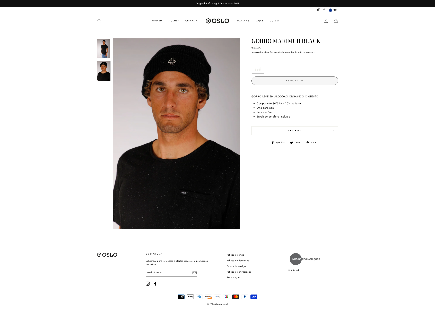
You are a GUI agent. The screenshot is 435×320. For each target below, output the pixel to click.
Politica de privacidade (239, 271)
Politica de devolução (238, 260)
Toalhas (243, 20)
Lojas (260, 20)
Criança (191, 20)
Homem (157, 20)
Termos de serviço (236, 266)
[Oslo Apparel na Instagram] (148, 284)
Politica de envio (235, 254)
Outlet (275, 20)
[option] (217, 3)
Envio (273, 52)
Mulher (174, 20)
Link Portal (293, 270)
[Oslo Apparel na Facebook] (155, 284)
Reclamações (233, 277)
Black (258, 70)
